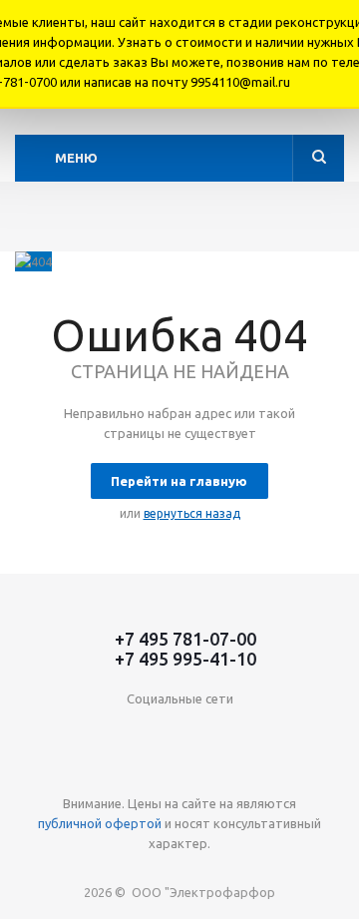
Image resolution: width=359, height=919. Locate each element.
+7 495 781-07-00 (185, 639)
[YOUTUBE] (281, 731)
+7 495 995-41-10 (185, 659)
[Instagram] (199, 731)
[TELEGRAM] (322, 731)
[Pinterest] (240, 772)
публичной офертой (100, 823)
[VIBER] (118, 772)
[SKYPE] (199, 772)
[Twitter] (159, 731)
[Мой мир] (240, 731)
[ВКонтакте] (36, 731)
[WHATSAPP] (159, 772)
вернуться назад (192, 513)
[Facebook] (118, 731)
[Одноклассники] (77, 731)
